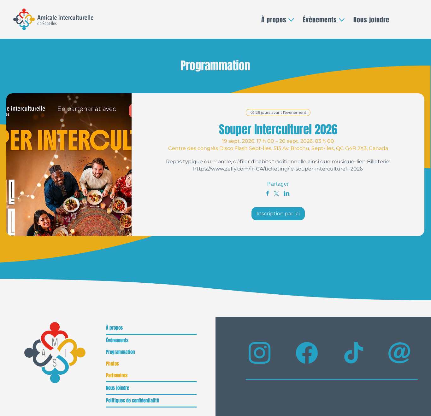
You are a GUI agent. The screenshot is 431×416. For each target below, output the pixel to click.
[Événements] (189, 340)
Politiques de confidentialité (132, 400)
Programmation (120, 352)
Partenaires (116, 375)
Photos (112, 363)
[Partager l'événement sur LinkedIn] (287, 194)
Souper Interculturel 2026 (278, 129)
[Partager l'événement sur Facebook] (267, 194)
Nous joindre (117, 387)
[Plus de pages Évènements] (342, 20)
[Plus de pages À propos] (291, 20)
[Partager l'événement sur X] (276, 194)
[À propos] (189, 328)
